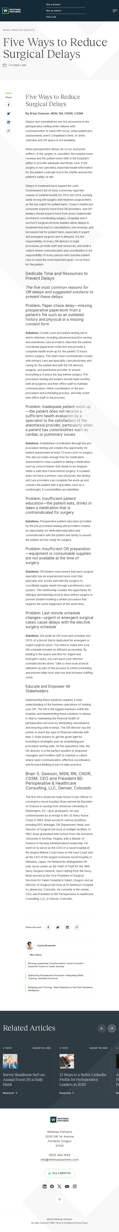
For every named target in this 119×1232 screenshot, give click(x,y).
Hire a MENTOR (61, 1173)
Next (111, 1028)
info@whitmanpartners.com (60, 1159)
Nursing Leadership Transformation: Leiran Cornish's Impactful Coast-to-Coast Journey (56, 965)
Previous (102, 1028)
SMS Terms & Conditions (62, 1223)
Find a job (51, 17)
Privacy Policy (81, 1223)
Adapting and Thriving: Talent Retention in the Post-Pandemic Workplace (60, 989)
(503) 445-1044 (59, 1155)
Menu (113, 10)
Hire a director (53, 4)
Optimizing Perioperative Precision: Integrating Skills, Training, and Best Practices (56, 977)
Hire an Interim (53, 10)
